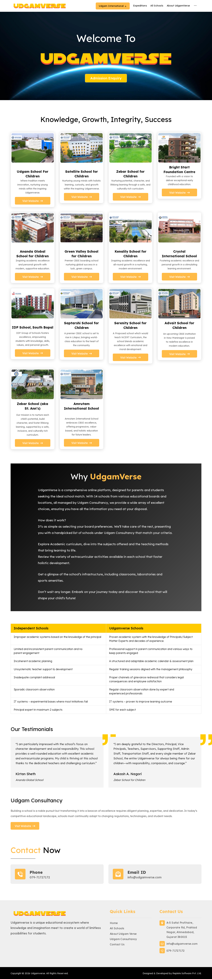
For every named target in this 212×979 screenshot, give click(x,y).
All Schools (117, 928)
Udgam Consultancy (123, 939)
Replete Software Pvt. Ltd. (186, 973)
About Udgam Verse (123, 933)
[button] (195, 5)
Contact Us (117, 944)
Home (114, 923)
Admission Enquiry (106, 78)
